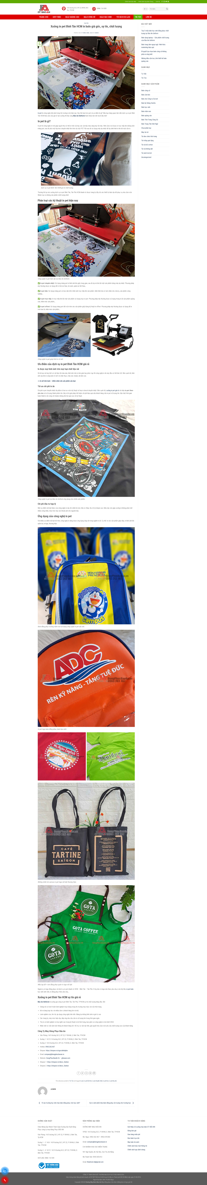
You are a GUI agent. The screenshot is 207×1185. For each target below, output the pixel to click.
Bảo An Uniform (43, 1002)
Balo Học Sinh (106, 17)
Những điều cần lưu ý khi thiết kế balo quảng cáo (154, 59)
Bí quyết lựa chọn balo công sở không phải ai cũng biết (153, 52)
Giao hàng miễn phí (134, 1134)
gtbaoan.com (65, 1058)
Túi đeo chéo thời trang (149, 136)
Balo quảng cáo (146, 116)
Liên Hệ (158, 1)
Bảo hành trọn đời (133, 1138)
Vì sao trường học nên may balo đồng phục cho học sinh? (60, 1103)
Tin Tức (138, 17)
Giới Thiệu (57, 17)
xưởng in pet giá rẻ (112, 390)
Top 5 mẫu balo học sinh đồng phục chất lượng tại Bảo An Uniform (155, 32)
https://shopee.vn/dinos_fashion (58, 1062)
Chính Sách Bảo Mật (130, 1)
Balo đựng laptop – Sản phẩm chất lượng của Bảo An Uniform (155, 39)
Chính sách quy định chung (136, 1150)
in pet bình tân (88, 1081)
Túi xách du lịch (146, 153)
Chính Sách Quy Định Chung (145, 1)
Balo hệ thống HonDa (148, 103)
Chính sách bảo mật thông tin (137, 1146)
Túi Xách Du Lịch (123, 17)
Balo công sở (145, 91)
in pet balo (129, 989)
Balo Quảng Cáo (72, 17)
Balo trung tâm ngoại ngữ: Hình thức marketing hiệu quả (153, 46)
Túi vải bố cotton (147, 145)
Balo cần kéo (145, 95)
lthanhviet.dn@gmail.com (95, 1162)
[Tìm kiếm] (167, 9)
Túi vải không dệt (147, 149)
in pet (81, 1081)
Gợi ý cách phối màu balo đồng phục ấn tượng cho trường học (110, 1103)
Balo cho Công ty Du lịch (149, 99)
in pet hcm (106, 1081)
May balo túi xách (133, 1142)
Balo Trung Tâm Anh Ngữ (149, 124)
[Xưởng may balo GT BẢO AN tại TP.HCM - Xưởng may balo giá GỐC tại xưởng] (44, 8)
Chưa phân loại (146, 128)
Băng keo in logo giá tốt (125, 1182)
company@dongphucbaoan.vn (54, 1054)
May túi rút (144, 132)
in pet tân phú (113, 1081)
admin (97, 33)
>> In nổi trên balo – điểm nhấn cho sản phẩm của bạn (57, 381)
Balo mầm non (146, 111)
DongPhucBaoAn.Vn (53, 1058)
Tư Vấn (143, 74)
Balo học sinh (145, 107)
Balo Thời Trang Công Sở (149, 120)
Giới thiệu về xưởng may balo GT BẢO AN (141, 1127)
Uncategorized (146, 157)
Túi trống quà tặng (147, 140)
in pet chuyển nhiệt (97, 1081)
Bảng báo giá (132, 1131)
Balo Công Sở (89, 17)
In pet (40, 113)
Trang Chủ (43, 17)
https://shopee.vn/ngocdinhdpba (57, 1051)
